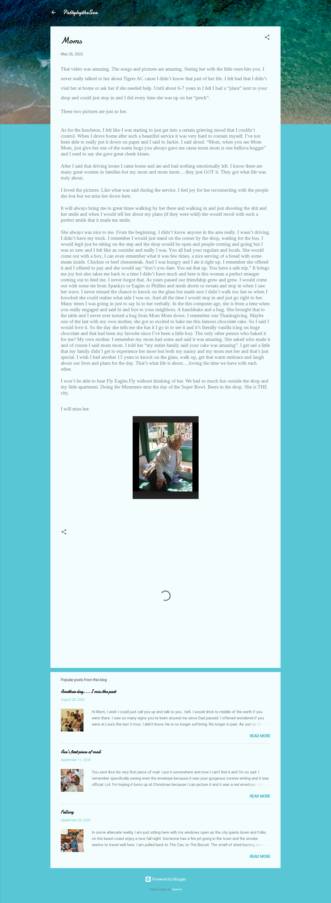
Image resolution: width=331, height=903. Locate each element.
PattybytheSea (80, 12)
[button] (267, 38)
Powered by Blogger (168, 879)
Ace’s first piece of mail (81, 752)
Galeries (177, 889)
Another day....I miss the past (88, 691)
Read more (260, 736)
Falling (67, 812)
